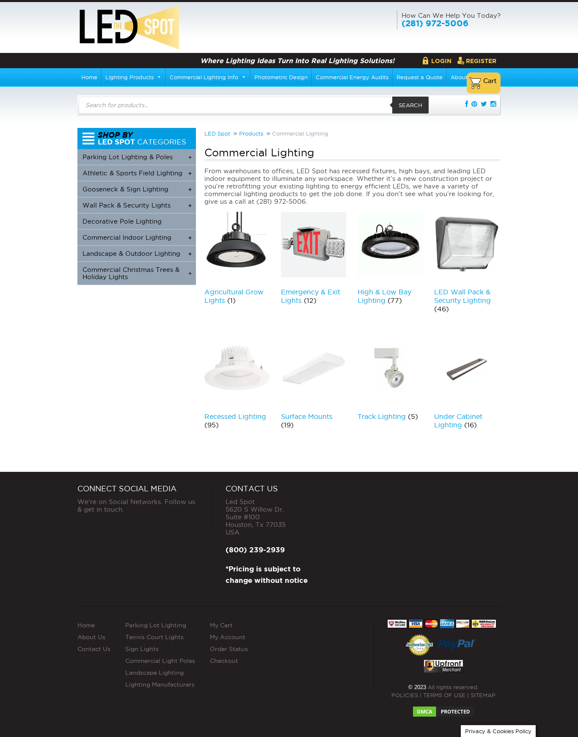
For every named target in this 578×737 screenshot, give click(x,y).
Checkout (224, 660)
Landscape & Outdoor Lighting (137, 253)
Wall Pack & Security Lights (137, 205)
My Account (227, 637)
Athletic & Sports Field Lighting (137, 173)
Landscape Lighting (154, 672)
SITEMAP (483, 695)
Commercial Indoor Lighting (137, 237)
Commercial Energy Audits (352, 77)
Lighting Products (129, 77)
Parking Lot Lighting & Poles (137, 157)
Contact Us (93, 649)
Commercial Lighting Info (204, 77)
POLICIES (404, 695)
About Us (91, 637)
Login (441, 61)
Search (410, 105)
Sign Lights (142, 649)
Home (89, 77)
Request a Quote (419, 77)
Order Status (229, 649)
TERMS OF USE (444, 695)
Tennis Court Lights (154, 637)
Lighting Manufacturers (160, 684)
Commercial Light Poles (160, 660)
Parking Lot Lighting (155, 625)
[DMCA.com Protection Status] (443, 709)
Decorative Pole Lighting (122, 221)
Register (481, 61)
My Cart (221, 625)
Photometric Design (281, 77)
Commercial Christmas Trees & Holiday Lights (137, 273)
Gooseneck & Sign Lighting (137, 189)
